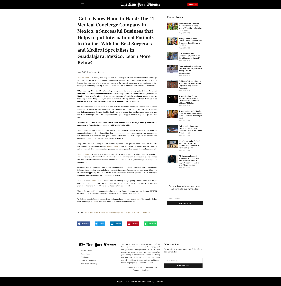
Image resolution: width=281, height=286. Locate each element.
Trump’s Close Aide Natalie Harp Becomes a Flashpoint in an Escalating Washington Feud (190, 114)
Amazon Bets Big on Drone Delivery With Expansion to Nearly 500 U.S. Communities (190, 69)
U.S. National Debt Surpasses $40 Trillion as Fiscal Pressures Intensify (189, 55)
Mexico (139, 212)
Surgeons (146, 212)
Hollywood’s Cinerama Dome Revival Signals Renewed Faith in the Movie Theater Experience (190, 129)
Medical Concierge (113, 212)
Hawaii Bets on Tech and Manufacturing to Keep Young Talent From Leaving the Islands (190, 27)
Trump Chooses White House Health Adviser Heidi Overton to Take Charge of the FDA (190, 41)
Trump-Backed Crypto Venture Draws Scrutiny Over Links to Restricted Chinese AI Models (189, 99)
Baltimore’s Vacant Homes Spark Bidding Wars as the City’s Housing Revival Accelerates (190, 84)
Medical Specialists (128, 212)
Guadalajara (88, 212)
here (138, 199)
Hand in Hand (83, 78)
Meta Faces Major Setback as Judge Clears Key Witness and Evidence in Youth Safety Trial (189, 144)
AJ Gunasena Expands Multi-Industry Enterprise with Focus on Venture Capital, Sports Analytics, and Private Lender (190, 160)
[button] (83, 223)
